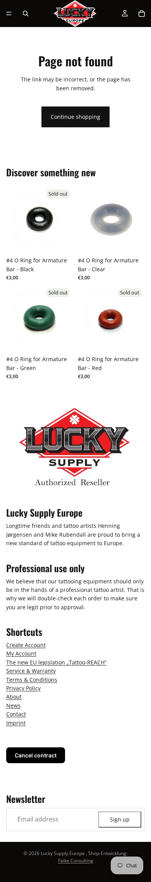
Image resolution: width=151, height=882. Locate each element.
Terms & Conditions (31, 679)
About (14, 697)
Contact (16, 714)
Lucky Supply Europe (63, 853)
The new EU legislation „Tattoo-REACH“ (56, 662)
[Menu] (9, 13)
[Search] (25, 13)
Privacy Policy (23, 688)
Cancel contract (36, 755)
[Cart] (141, 13)
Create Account (26, 645)
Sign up (120, 819)
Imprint (16, 723)
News (13, 705)
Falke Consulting (75, 860)
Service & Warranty (31, 670)
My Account (21, 653)
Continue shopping (75, 116)
